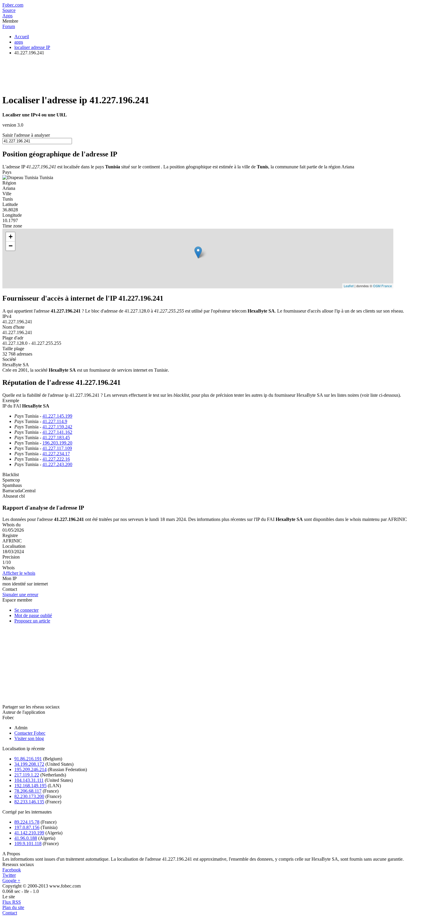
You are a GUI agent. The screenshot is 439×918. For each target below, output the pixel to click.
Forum (8, 26)
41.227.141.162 (57, 432)
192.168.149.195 (30, 785)
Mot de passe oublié (33, 615)
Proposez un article (32, 620)
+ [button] (11, 236)
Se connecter (26, 610)
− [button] (11, 246)
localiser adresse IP (32, 47)
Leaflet (349, 285)
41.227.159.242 (57, 426)
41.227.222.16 (56, 459)
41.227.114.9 (54, 421)
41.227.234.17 (56, 453)
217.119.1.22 (26, 774)
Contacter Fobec (29, 733)
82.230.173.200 (29, 796)
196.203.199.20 (57, 442)
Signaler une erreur (20, 594)
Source (9, 10)
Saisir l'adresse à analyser (26, 135)
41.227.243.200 (57, 464)
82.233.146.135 (29, 801)
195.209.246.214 (30, 769)
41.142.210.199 (29, 832)
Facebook (11, 869)
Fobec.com (12, 4)
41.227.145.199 (57, 416)
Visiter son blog (29, 738)
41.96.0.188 (25, 838)
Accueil (21, 36)
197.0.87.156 (26, 827)
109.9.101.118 (28, 843)
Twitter (9, 875)
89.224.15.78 (26, 822)
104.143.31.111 (29, 780)
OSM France (382, 285)
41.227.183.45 (56, 437)
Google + (11, 880)
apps (18, 41)
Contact (9, 912)
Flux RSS (11, 902)
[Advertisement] (111, 73)
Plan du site (13, 907)
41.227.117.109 (57, 448)
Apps (7, 15)
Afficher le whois (18, 573)
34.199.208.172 (29, 764)
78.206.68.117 (28, 791)
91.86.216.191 (28, 758)
